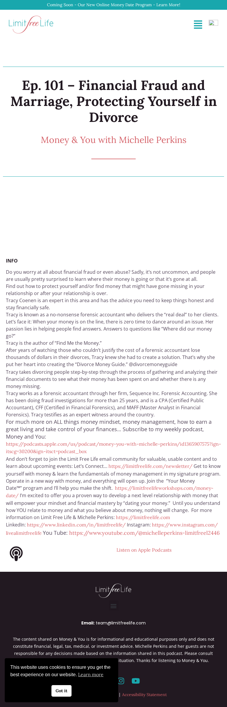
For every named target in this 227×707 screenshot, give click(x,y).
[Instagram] (121, 680)
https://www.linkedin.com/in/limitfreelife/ (76, 525)
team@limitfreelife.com (121, 623)
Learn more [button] (90, 674)
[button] (114, 606)
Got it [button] (61, 690)
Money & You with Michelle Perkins (114, 139)
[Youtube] (135, 680)
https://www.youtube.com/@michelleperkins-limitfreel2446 (144, 532)
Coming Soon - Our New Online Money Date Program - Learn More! (113, 4)
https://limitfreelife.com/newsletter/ (150, 466)
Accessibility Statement (144, 694)
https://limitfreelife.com (143, 517)
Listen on (143, 550)
